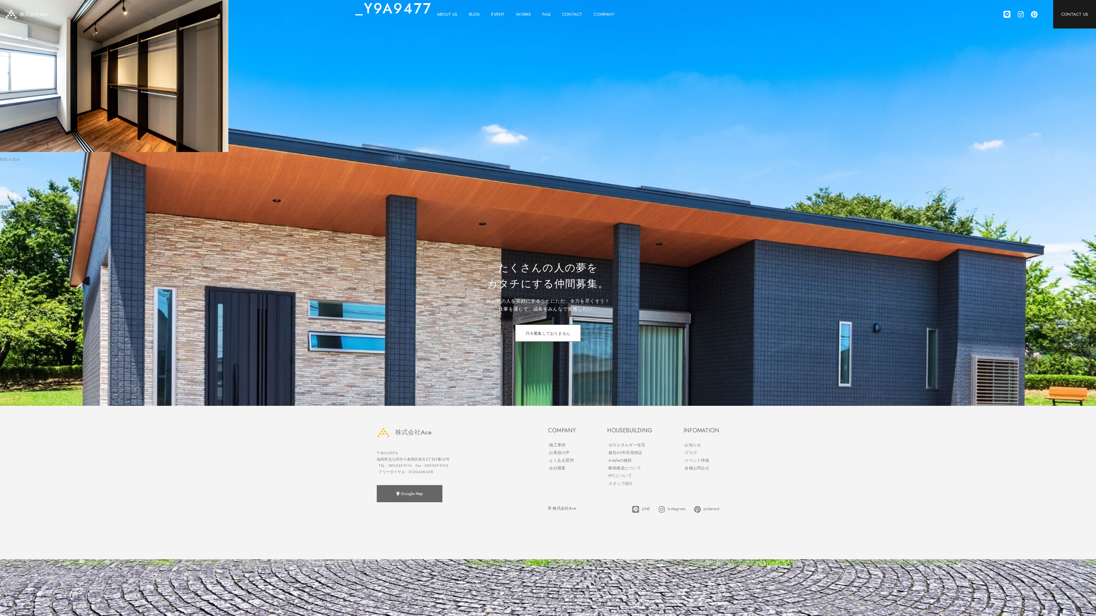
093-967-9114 (400, 465)
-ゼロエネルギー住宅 (626, 445)
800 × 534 (9, 159)
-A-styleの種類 (619, 460)
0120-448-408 (420, 472)
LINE (646, 509)
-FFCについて (619, 476)
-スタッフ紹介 (620, 483)
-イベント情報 (696, 460)
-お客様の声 (559, 452)
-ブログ (690, 452)
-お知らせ (692, 445)
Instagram (677, 509)
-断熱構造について (624, 468)
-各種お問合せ (696, 468)
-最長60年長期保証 (624, 452)
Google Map (411, 494)
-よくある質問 (561, 460)
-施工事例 (557, 445)
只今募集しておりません (548, 333)
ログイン (53, 221)
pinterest (711, 509)
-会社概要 (557, 468)
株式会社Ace (413, 432)
